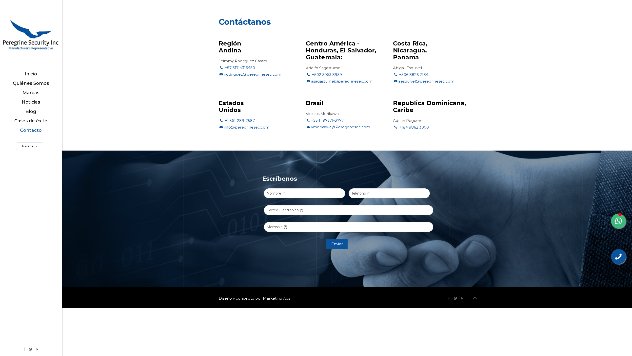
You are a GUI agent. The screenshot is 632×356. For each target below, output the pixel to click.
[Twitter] (31, 349)
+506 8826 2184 (413, 74)
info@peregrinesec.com (246, 127)
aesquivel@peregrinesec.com (426, 81)
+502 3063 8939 (326, 74)
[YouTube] (37, 349)
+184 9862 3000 (413, 127)
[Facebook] (24, 349)
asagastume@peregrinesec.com (342, 81)
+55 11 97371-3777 (327, 120)
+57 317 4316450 (239, 67)
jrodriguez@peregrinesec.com (252, 74)
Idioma (27, 146)
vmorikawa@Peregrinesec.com (340, 127)
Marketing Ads (276, 298)
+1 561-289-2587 (239, 120)
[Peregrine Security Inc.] (31, 35)
